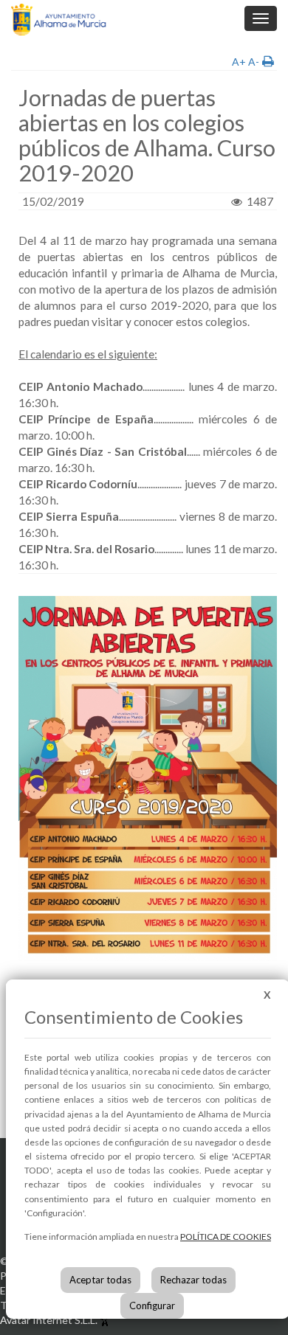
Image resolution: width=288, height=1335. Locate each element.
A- (253, 61)
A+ (239, 61)
